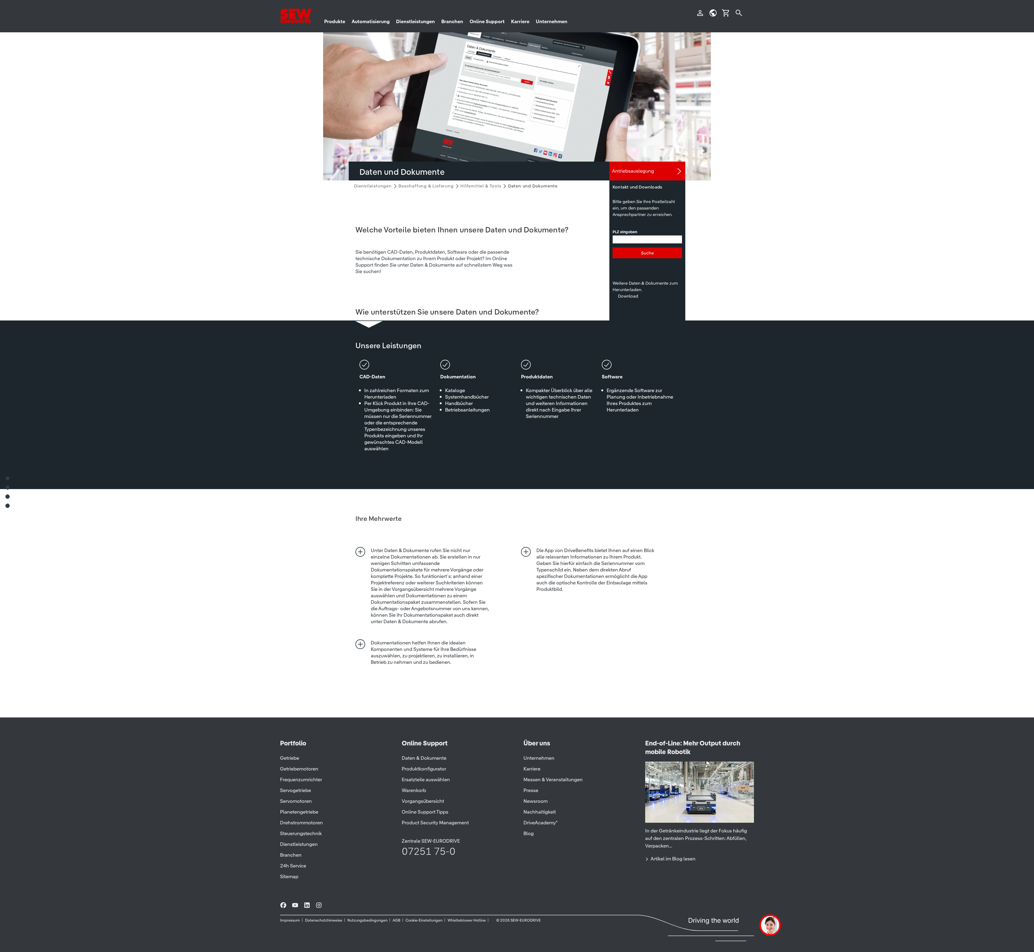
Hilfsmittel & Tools (480, 186)
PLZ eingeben (625, 232)
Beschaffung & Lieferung (426, 186)
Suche (647, 253)
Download (628, 296)
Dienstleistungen (373, 186)
